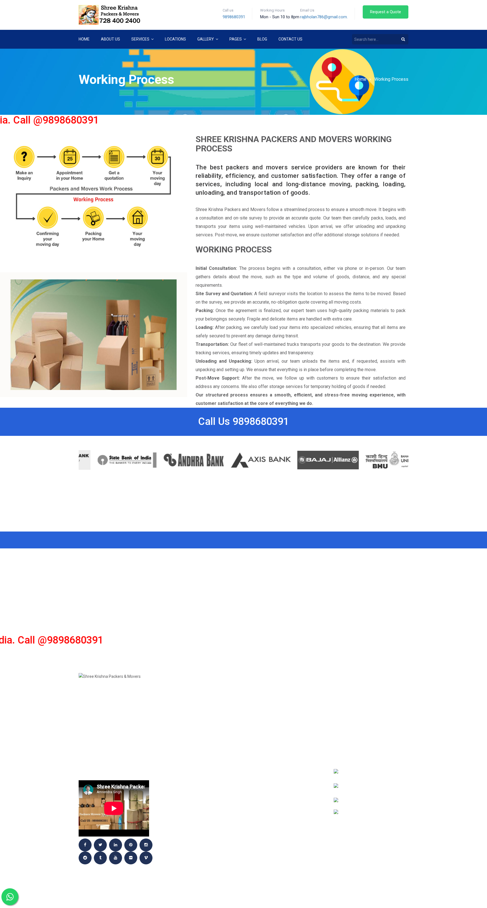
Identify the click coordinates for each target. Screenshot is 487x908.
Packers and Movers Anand (191, 851)
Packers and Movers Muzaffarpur (283, 767)
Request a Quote (385, 11)
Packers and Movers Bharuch (278, 708)
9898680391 (234, 16)
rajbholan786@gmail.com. (324, 16)
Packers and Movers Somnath (279, 809)
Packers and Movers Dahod (276, 742)
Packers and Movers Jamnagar (196, 700)
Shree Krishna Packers (186, 860)
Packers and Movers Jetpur (192, 708)
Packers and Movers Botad (276, 733)
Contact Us (290, 39)
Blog (262, 39)
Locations (175, 39)
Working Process (391, 79)
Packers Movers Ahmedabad (192, 750)
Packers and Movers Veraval (278, 835)
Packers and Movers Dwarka (193, 826)
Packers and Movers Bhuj (274, 716)
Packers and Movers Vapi (189, 767)
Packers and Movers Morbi (276, 784)
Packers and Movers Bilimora (278, 725)
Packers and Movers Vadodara (195, 759)
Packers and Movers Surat (276, 818)
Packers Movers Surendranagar (282, 826)
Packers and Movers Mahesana (196, 725)
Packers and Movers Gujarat (194, 742)
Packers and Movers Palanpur (195, 792)
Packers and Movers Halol (276, 851)
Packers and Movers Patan (276, 801)
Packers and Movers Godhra (193, 691)
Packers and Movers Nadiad (277, 776)
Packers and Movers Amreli (276, 700)
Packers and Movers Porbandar (197, 801)
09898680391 (371, 743)
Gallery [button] (206, 39)
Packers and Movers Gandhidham (282, 750)
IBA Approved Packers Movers (194, 843)
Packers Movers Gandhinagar (194, 784)
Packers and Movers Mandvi (192, 818)
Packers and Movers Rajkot (192, 809)
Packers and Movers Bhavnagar (196, 835)
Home (84, 39)
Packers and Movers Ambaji (277, 691)
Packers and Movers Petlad (192, 733)
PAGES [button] (236, 39)
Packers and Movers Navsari (278, 843)
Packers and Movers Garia (275, 759)
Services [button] (140, 39)
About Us (110, 39)
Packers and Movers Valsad (192, 776)
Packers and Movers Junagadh (195, 716)
